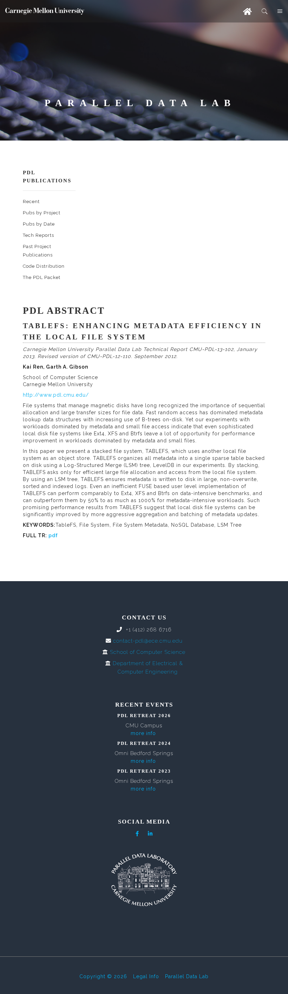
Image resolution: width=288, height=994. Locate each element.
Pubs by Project (41, 212)
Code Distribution (44, 266)
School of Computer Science (147, 652)
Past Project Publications (38, 251)
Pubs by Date (39, 224)
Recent (31, 201)
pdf (53, 535)
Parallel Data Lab (187, 976)
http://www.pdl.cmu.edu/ (56, 395)
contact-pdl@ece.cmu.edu (148, 641)
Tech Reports (38, 235)
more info (143, 733)
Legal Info (146, 976)
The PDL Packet (41, 277)
